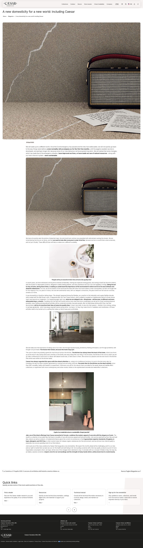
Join (27, 435)
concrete (87, 367)
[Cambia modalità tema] (125, 4)
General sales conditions (11, 541)
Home (4, 16)
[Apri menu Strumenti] (122, 4)
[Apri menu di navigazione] (138, 4)
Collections (65, 4)
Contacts (3, 541)
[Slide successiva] (74, 510)
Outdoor (72, 4)
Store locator (88, 4)
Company (109, 4)
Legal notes (20, 541)
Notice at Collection (53, 541)
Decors (80, 4)
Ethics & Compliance (29, 541)
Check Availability (99, 4)
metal (95, 367)
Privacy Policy (38, 541)
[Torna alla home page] (6, 535)
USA (131, 4)
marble (107, 365)
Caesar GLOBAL (117, 4)
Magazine (10, 16)
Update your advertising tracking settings (69, 541)
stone (100, 365)
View (5, 500)
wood (96, 365)
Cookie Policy (45, 541)
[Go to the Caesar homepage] (10, 4)
